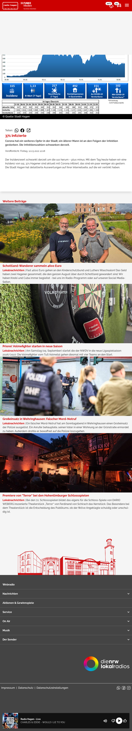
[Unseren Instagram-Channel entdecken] (129, 688)
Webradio (9, 584)
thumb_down (113, 721)
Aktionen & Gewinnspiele (18, 602)
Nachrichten (10, 593)
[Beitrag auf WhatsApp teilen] (17, 130)
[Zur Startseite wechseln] (10, 5)
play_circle (119, 721)
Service (7, 612)
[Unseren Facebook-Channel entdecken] (124, 688)
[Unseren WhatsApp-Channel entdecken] (118, 688)
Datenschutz (25, 687)
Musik (6, 630)
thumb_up (125, 721)
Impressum (8, 687)
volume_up (105, 721)
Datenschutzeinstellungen (52, 687)
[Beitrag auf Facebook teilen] (22, 130)
